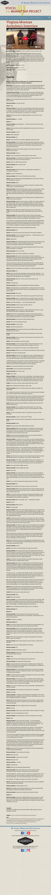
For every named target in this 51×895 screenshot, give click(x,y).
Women (34, 815)
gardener (42, 819)
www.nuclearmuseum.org (30, 848)
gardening (8, 820)
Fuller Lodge (37, 819)
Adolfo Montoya (16, 819)
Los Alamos (37, 820)
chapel (27, 819)
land (30, 820)
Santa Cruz (33, 821)
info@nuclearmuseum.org (21, 830)
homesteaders (25, 820)
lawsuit (33, 820)
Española (31, 819)
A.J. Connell (9, 819)
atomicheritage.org (31, 830)
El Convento (22, 67)
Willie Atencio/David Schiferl (19, 70)
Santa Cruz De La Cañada (12, 823)
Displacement (20, 815)
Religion (21, 821)
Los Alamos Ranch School (27, 51)
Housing (30, 815)
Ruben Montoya (27, 821)
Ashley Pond (23, 819)
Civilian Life (14, 815)
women (25, 823)
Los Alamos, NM (37, 51)
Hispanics (26, 815)
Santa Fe (21, 823)
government (14, 820)
